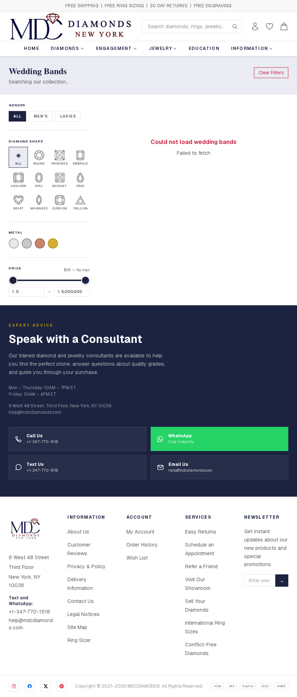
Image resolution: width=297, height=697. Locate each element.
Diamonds (65, 48)
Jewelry (160, 48)
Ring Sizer (79, 640)
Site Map (77, 627)
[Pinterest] (62, 686)
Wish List (137, 557)
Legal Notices (83, 614)
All (17, 116)
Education (204, 48)
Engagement (114, 48)
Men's (41, 116)
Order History (142, 544)
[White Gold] (14, 243)
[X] (46, 686)
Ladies (68, 116)
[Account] (255, 26)
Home (31, 48)
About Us (78, 531)
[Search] (234, 26)
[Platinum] (27, 243)
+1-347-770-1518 (29, 611)
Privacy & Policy (86, 566)
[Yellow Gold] (53, 243)
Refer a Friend (201, 566)
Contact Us (80, 601)
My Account (140, 531)
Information (249, 48)
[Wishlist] (269, 26)
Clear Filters (271, 73)
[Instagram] (14, 686)
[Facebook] (30, 686)
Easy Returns (200, 531)
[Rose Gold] (40, 243)
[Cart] (284, 26)
